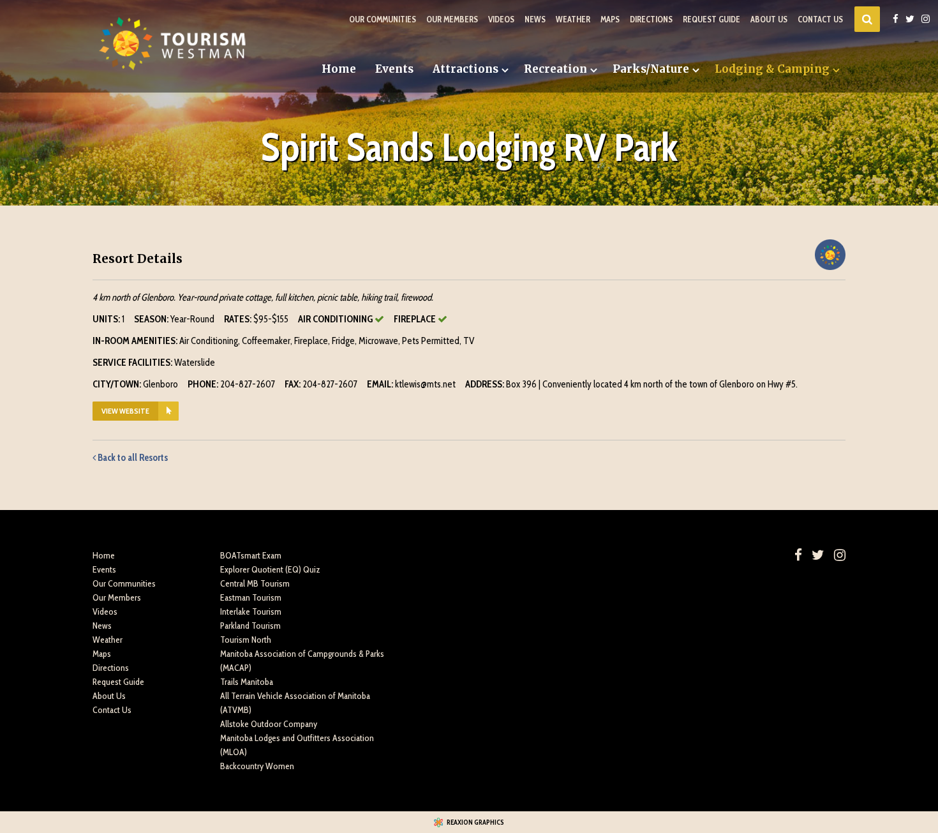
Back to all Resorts (132, 457)
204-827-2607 (247, 384)
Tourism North (245, 639)
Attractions (465, 69)
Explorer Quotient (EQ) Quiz (270, 569)
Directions (651, 19)
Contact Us (820, 19)
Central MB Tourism (255, 583)
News (535, 19)
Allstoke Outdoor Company (268, 724)
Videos (501, 19)
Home (339, 69)
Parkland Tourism (250, 625)
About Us (768, 19)
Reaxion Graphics (475, 822)
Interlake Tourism (250, 611)
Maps (610, 19)
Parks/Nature (651, 69)
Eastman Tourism (250, 597)
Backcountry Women (257, 766)
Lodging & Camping (772, 69)
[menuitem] (339, 69)
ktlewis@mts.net (425, 384)
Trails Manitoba (246, 681)
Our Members (452, 19)
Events (394, 69)
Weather (573, 19)
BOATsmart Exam (250, 555)
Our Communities (382, 19)
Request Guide (711, 19)
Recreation (555, 69)
